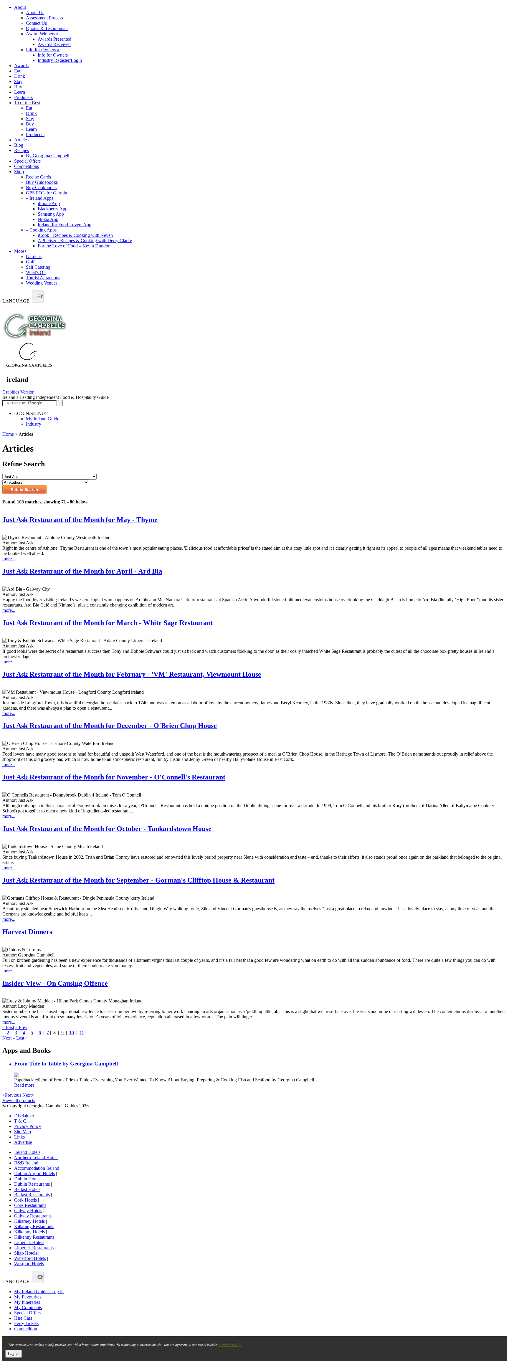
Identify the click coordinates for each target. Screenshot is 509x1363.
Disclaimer (24, 1115)
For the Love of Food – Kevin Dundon (74, 245)
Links (19, 1136)
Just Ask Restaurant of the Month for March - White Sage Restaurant (107, 623)
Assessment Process (44, 17)
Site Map (22, 1131)
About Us (35, 12)
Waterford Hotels (30, 1258)
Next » (8, 1037)
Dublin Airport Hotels (34, 1173)
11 (82, 1032)
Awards (21, 65)
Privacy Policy (27, 1126)
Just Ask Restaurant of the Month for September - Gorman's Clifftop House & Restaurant (138, 880)
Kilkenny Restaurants (34, 1237)
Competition (25, 1328)
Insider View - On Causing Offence (55, 983)
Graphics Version (18, 391)
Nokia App (48, 219)
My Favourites (27, 1296)
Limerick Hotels (29, 1242)
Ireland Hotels (27, 1152)
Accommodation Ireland (36, 1168)
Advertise (23, 1142)
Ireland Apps (39, 198)
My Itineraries (27, 1302)
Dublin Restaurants (32, 1184)
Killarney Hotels (29, 1221)
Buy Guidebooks (42, 182)
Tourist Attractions (43, 277)
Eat (17, 70)
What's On (36, 272)
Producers (23, 97)
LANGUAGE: (16, 300)
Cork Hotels (25, 1199)
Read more (24, 1085)
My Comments (28, 1307)
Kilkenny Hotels (29, 1231)
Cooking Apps (41, 229)
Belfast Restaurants (32, 1194)
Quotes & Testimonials (47, 28)
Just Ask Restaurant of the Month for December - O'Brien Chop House (109, 725)
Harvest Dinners (27, 932)
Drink (19, 76)
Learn (19, 92)
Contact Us (36, 23)
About (20, 7)
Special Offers (27, 160)
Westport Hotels (29, 1263)
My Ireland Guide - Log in (39, 1291)
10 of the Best (27, 102)
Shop (19, 171)
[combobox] (38, 296)
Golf (30, 261)
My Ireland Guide (42, 418)
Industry (33, 424)
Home (8, 434)
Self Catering (38, 267)
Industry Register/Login (60, 60)
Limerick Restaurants (34, 1247)
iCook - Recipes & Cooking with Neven (75, 235)
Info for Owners (43, 49)
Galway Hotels (28, 1210)
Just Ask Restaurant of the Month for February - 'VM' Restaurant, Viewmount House (131, 674)
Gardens (34, 256)
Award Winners (42, 33)
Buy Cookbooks (41, 187)
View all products (18, 1100)
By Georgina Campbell (47, 155)
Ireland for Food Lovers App (64, 224)
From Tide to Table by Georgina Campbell (66, 1063)
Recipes (21, 150)
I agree (13, 1354)
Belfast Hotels (27, 1189)
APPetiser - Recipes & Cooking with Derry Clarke (85, 240)
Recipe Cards (38, 176)
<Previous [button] (11, 1095)
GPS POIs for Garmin (46, 192)
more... (8, 558)
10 (71, 1032)
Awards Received (54, 44)
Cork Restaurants (30, 1205)
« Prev (21, 1027)
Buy (18, 86)
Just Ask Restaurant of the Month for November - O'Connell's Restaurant (113, 777)
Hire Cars (23, 1318)
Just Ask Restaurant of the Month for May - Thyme (80, 519)
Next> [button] (28, 1095)
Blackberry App (52, 208)
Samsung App (51, 214)
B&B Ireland (26, 1162)
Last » (22, 1037)
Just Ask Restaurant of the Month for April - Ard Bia (82, 571)
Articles (21, 139)
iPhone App (49, 203)
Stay (18, 81)
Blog (18, 145)
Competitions (26, 166)
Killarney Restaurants (34, 1226)
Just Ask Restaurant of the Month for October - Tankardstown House (106, 828)
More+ (20, 251)
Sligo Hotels (25, 1252)
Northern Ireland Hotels (36, 1157)
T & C (20, 1121)
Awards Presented (54, 39)
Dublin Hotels (27, 1178)
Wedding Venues (41, 282)
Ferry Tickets (26, 1323)
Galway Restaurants (33, 1215)
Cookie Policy (230, 1344)
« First (8, 1027)
